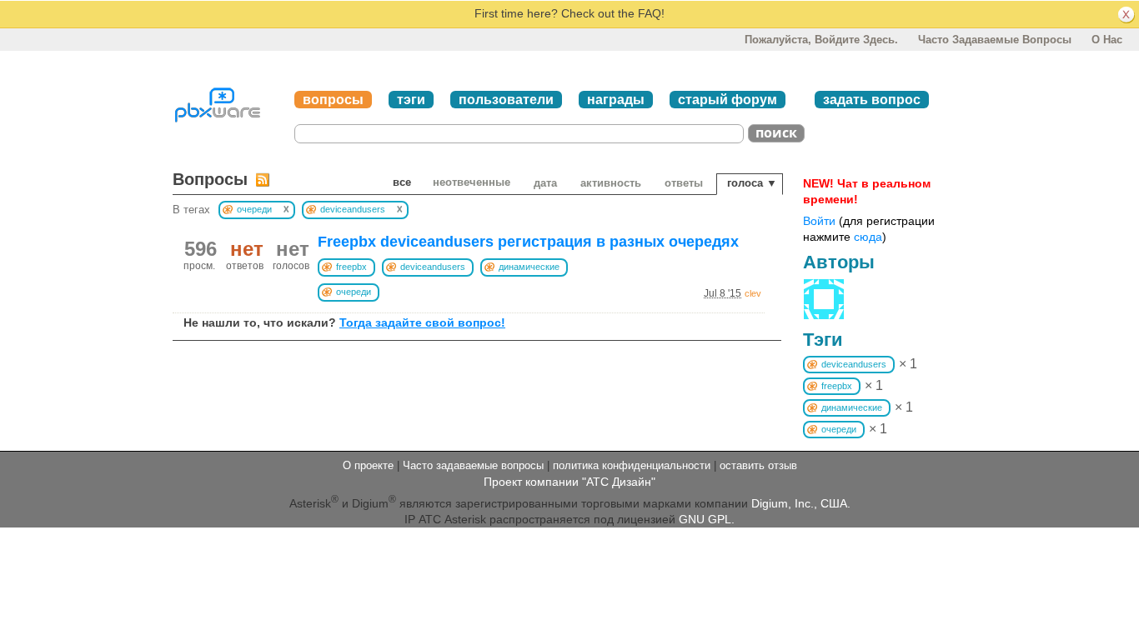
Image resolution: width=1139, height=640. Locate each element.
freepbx (351, 267)
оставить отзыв (758, 465)
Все (402, 182)
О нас (1106, 39)
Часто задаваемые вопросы (994, 39)
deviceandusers (432, 267)
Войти (819, 221)
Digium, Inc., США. (800, 502)
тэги (411, 99)
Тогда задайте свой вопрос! (422, 322)
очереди (353, 292)
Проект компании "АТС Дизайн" (569, 481)
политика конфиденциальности (631, 465)
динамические (529, 267)
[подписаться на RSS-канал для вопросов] (262, 179)
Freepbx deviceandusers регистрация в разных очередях (528, 241)
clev (753, 293)
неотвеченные (471, 182)
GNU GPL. (707, 519)
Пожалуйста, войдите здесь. (821, 39)
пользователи (506, 99)
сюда (868, 236)
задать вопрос (872, 99)
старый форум (727, 99)
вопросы (333, 99)
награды (616, 99)
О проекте (368, 465)
